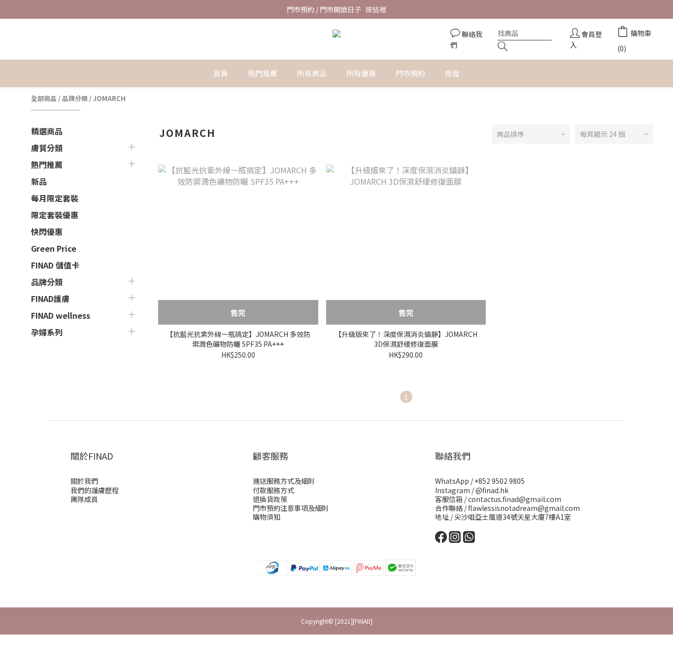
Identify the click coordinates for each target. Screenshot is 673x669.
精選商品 (47, 131)
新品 (39, 181)
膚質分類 (47, 148)
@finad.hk (491, 490)
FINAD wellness (60, 315)
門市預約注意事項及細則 (291, 508)
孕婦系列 (47, 332)
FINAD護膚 (50, 298)
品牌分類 (75, 98)
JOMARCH (109, 98)
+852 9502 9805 (499, 481)
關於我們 (84, 481)
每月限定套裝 (54, 198)
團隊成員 (84, 499)
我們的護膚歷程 (94, 490)
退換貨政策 (270, 499)
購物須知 (266, 517)
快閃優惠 (47, 231)
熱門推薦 (47, 164)
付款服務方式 (273, 490)
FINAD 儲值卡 (55, 265)
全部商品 (44, 98)
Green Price (53, 248)
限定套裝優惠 (54, 215)
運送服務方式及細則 (284, 481)
